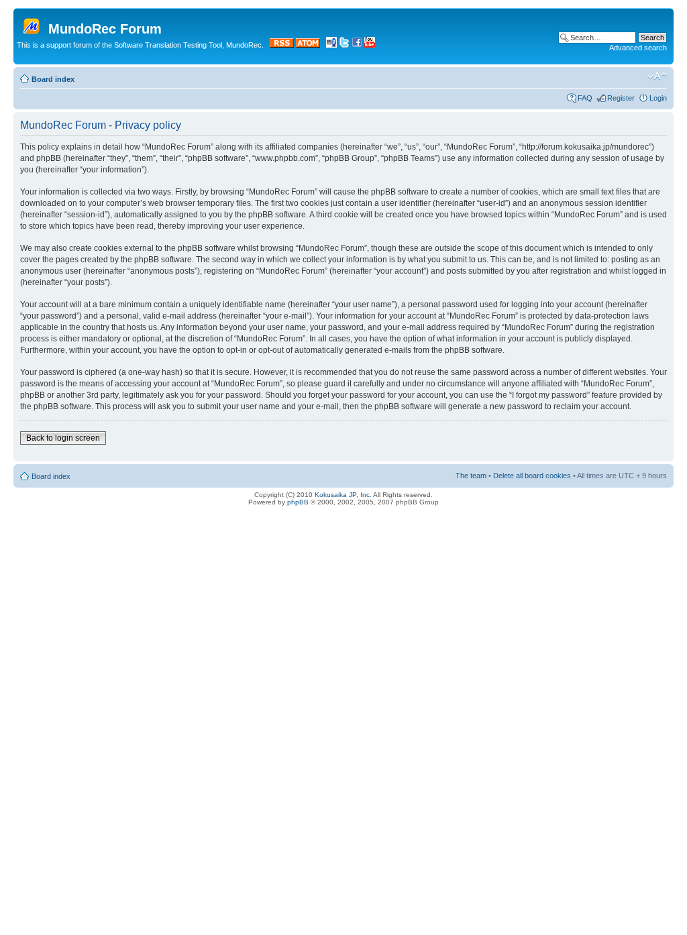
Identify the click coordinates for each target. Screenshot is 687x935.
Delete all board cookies (532, 476)
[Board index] (32, 23)
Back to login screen (63, 438)
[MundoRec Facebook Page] (357, 45)
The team (471, 476)
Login (658, 98)
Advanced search (638, 48)
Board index (53, 79)
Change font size (657, 76)
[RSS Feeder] (282, 45)
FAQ (585, 98)
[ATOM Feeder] (308, 45)
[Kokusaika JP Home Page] (331, 45)
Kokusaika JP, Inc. (343, 494)
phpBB (298, 502)
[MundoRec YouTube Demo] (369, 45)
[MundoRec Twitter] (344, 45)
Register (621, 98)
